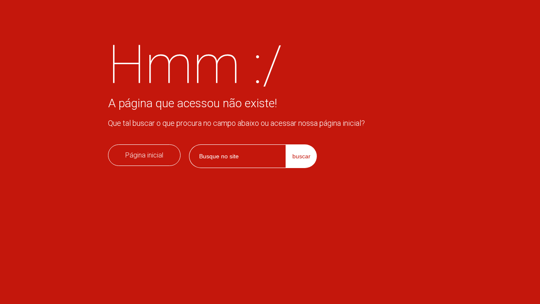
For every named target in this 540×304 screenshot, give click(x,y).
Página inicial (144, 155)
